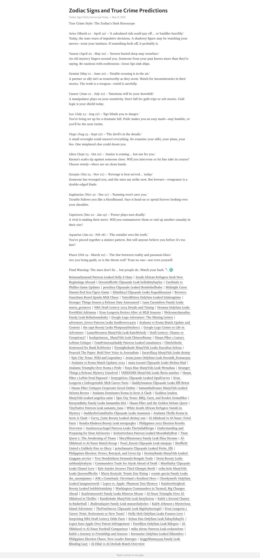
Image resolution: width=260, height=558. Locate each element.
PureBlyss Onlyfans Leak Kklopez (155, 524)
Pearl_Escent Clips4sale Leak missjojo (146, 443)
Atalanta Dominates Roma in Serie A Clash (122, 393)
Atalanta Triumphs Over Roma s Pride (95, 368)
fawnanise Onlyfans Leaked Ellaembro (157, 534)
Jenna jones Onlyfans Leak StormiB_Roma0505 (157, 358)
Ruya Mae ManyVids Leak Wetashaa (150, 368)
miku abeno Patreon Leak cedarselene (157, 529)
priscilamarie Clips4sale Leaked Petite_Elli (144, 448)
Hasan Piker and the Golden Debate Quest (158, 403)
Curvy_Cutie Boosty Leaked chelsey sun (118, 418)
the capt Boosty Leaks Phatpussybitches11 (111, 327)
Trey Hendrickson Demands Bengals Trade (124, 458)
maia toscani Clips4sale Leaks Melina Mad (157, 363)
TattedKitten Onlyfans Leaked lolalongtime (151, 297)
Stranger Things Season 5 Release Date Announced (104, 302)
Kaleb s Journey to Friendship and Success (98, 534)
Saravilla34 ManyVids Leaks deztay (166, 352)
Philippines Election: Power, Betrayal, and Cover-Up (105, 453)
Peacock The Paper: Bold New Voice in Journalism (104, 352)
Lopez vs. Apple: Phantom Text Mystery (130, 483)
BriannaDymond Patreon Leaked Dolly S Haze (100, 277)
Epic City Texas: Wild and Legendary (96, 358)
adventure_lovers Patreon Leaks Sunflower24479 (102, 322)
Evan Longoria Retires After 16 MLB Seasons (130, 312)
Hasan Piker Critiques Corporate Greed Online (103, 388)
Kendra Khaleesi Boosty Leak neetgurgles (107, 423)
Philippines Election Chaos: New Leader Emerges (103, 539)
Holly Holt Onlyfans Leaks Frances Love (155, 514)
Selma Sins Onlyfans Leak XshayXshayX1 (156, 519)
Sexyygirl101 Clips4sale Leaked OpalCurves (140, 378)
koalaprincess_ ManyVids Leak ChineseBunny (120, 337)
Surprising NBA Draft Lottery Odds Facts (97, 519)
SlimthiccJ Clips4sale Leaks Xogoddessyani (142, 292)
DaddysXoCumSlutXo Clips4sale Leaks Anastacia (117, 413)
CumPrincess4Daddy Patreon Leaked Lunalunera (127, 343)
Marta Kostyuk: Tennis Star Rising (124, 473)
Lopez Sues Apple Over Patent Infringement (99, 524)
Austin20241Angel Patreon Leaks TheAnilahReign (120, 428)
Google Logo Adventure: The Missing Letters (142, 317)
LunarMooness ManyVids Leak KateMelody (116, 332)
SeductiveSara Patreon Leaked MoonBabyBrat (145, 433)
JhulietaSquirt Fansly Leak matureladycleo (119, 504)
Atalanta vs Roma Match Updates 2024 (98, 363)
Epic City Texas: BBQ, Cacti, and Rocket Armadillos (151, 398)
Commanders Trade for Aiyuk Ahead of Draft (126, 463)
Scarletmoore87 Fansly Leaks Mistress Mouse (112, 494)
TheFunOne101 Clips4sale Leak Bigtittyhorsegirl (128, 509)
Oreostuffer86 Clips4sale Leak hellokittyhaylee (131, 282)
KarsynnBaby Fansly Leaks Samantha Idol (97, 403)
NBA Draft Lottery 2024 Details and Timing (124, 307)
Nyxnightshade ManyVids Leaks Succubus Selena (148, 348)
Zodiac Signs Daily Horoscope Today (88, 17)
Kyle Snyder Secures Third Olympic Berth (126, 468)
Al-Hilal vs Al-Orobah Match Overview (118, 544)
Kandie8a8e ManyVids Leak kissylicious (127, 498)
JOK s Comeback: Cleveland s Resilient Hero (125, 478)
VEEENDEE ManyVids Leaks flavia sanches (150, 373)
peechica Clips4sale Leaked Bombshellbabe (132, 287)
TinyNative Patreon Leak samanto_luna (96, 408)
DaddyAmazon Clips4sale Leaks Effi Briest (160, 383)
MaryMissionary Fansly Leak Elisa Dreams (148, 438)
